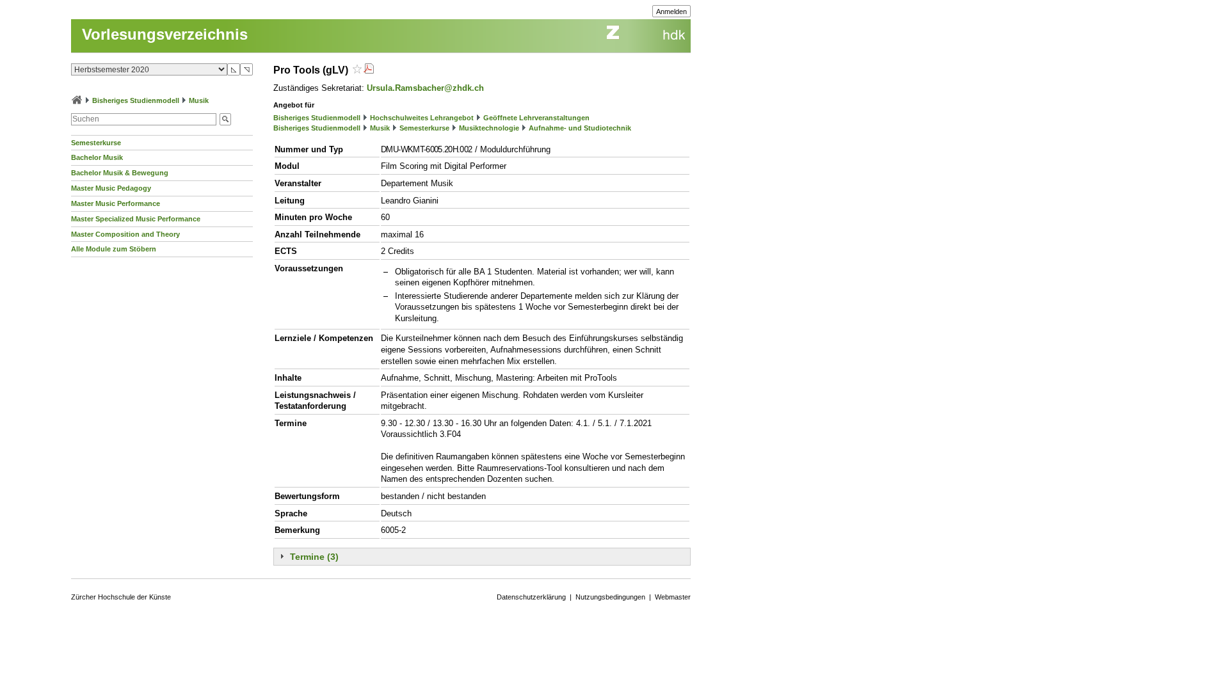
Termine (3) (314, 557)
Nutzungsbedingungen (610, 597)
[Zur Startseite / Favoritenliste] (77, 100)
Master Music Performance (115, 203)
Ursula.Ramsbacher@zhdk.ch (425, 88)
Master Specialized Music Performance (135, 219)
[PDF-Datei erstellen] (369, 70)
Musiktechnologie (489, 128)
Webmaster (673, 597)
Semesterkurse (96, 143)
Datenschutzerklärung (531, 597)
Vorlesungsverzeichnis (165, 34)
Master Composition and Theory (125, 234)
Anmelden (671, 11)
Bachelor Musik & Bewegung (119, 173)
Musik (199, 100)
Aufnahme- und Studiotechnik (580, 128)
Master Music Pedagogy (111, 188)
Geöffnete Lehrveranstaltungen (536, 118)
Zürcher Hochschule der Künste (121, 597)
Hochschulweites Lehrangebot (422, 118)
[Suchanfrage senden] (225, 119)
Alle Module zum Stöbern (113, 249)
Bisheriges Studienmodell (135, 100)
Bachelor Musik (97, 157)
